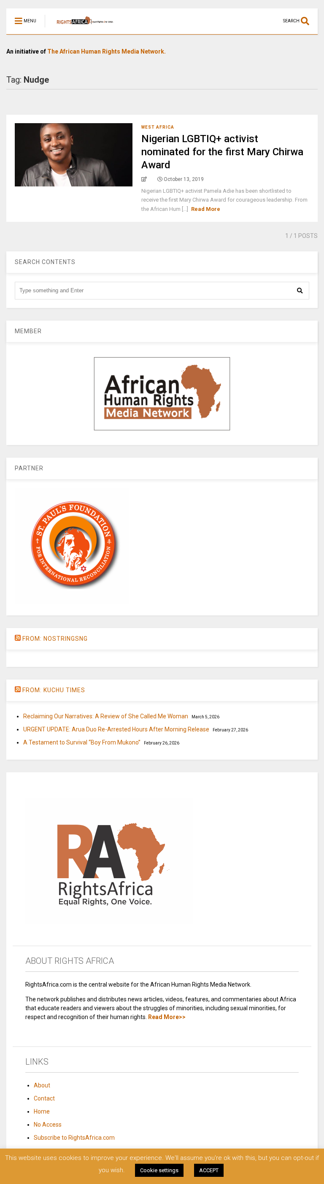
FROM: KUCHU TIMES (53, 690)
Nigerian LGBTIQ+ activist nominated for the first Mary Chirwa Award (222, 152)
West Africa (157, 127)
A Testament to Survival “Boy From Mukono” (81, 742)
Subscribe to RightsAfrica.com (74, 1137)
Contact (44, 1098)
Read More (205, 209)
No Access (48, 1124)
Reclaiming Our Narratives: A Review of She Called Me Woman (105, 716)
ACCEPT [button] (209, 1170)
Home (42, 1111)
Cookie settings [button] (159, 1170)
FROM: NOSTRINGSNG (55, 638)
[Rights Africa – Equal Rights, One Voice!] (81, 28)
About (42, 1085)
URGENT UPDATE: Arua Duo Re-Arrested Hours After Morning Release (116, 729)
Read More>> (167, 1017)
